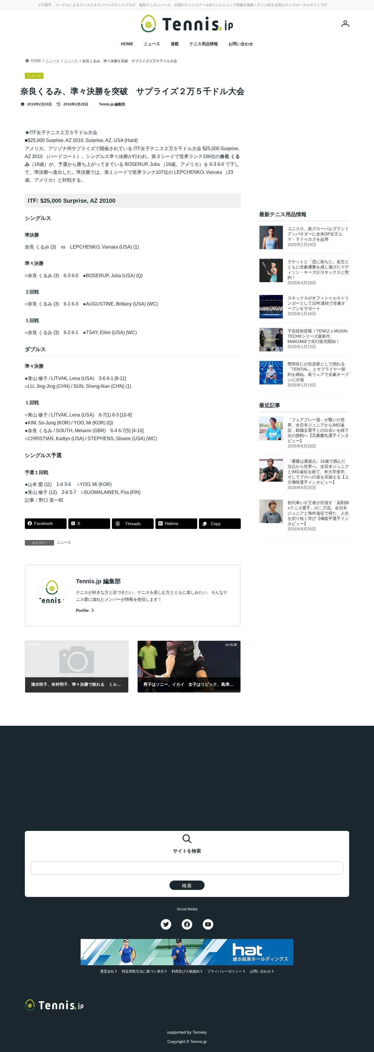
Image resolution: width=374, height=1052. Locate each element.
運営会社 (107, 971)
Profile (83, 610)
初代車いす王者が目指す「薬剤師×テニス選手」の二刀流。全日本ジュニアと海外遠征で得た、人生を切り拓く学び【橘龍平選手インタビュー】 (318, 513)
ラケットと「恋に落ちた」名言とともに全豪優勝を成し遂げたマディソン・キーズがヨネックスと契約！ (318, 269)
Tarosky (200, 1032)
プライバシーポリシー (224, 971)
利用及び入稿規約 (186, 971)
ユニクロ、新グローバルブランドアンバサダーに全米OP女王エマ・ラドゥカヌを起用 (318, 234)
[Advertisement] (304, 165)
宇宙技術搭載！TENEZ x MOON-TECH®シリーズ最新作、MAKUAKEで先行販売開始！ (318, 336)
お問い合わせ (260, 971)
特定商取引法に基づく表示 (143, 971)
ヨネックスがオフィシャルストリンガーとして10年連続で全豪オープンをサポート (318, 303)
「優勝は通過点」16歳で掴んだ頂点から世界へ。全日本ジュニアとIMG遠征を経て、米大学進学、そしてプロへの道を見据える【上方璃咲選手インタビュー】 (318, 472)
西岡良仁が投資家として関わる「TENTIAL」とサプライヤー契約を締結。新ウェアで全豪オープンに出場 (318, 372)
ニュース (64, 542)
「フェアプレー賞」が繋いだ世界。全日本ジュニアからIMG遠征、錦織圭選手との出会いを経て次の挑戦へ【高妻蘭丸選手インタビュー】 (318, 430)
